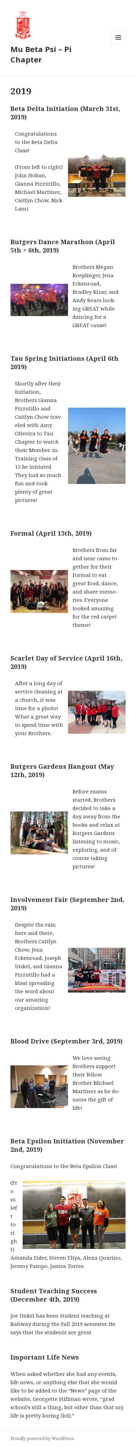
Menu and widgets (118, 44)
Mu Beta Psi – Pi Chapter (40, 54)
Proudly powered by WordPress (42, 1438)
